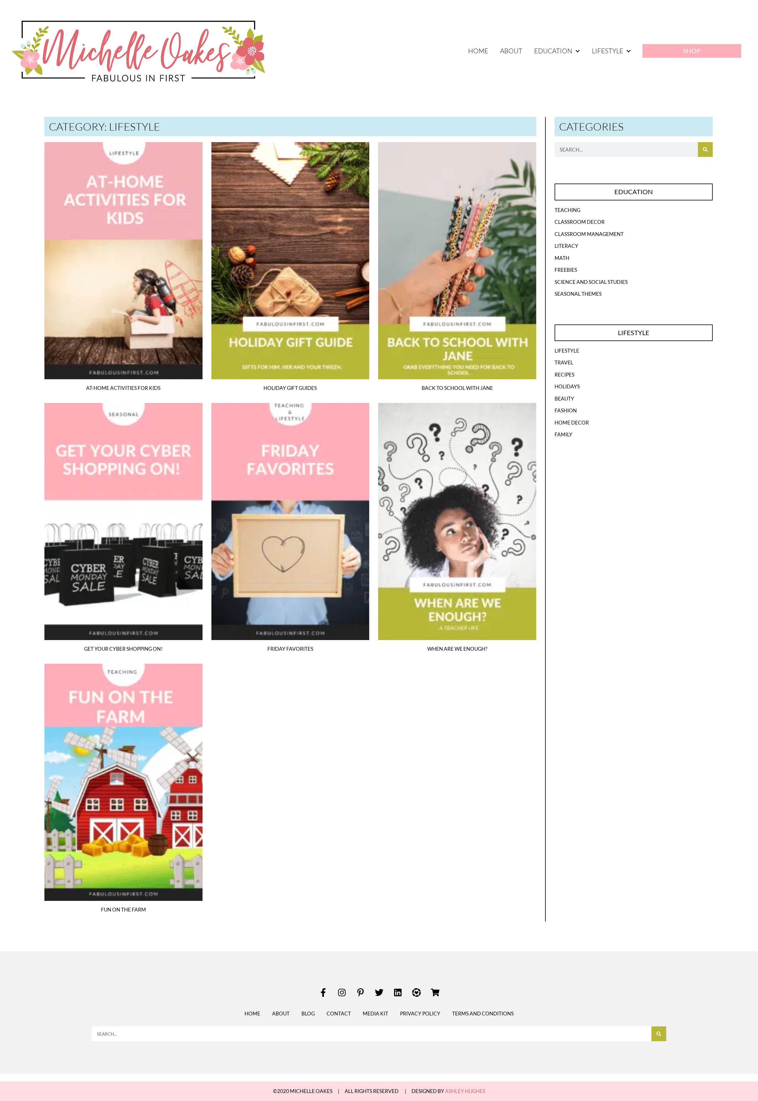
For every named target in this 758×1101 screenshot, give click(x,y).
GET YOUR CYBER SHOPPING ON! (123, 649)
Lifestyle (607, 51)
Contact (339, 1013)
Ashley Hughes (465, 1091)
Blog (308, 1013)
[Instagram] (341, 992)
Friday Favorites (290, 649)
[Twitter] (379, 992)
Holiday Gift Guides (290, 388)
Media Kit (375, 1013)
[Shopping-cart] (435, 992)
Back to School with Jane (457, 388)
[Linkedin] (397, 992)
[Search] (705, 149)
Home (478, 51)
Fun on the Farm (123, 909)
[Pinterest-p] (360, 992)
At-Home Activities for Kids (123, 388)
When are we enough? (457, 649)
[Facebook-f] (323, 992)
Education (553, 51)
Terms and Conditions (483, 1013)
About (511, 51)
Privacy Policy (420, 1013)
